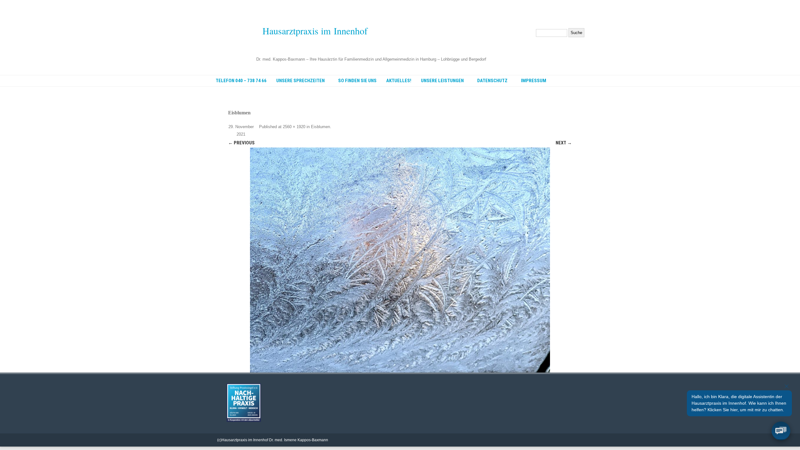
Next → (564, 143)
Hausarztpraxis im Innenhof (315, 30)
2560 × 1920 (294, 126)
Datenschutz (492, 80)
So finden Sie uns (357, 80)
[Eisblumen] (400, 260)
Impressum (533, 80)
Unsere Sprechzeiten (300, 80)
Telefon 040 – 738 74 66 (241, 80)
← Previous (241, 143)
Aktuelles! (398, 80)
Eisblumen (320, 126)
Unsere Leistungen (442, 80)
